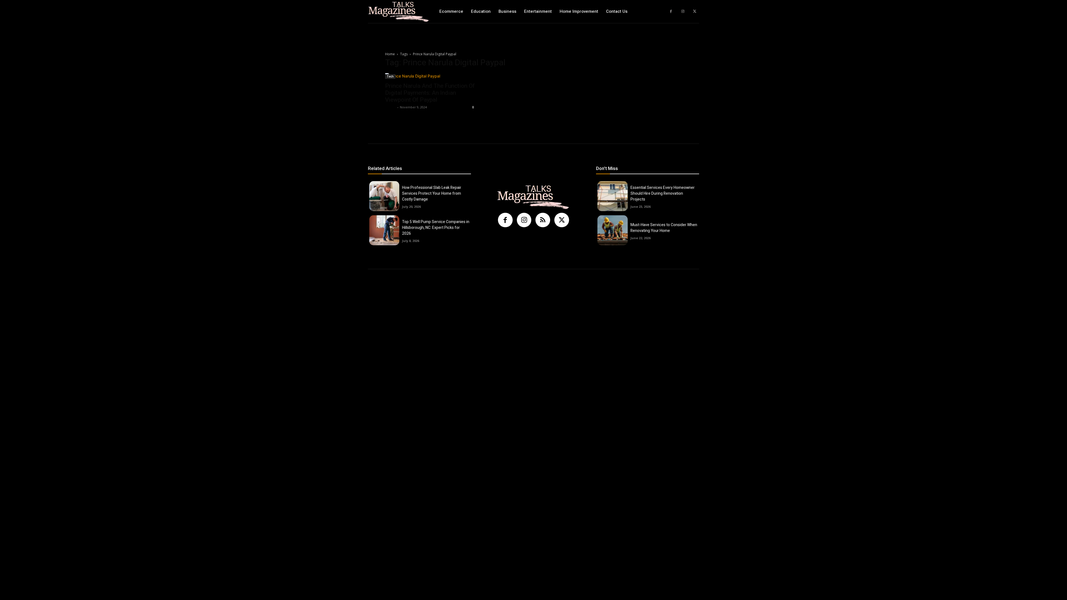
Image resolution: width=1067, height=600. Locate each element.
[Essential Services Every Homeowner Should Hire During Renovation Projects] (612, 196)
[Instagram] (682, 11)
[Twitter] (694, 11)
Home (390, 54)
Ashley (390, 107)
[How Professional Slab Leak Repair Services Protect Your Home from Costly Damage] (384, 196)
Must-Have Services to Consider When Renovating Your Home (663, 228)
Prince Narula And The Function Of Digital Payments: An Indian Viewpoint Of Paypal (430, 92)
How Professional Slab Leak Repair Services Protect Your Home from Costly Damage (431, 193)
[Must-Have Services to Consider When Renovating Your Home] (612, 230)
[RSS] (542, 220)
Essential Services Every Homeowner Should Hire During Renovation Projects (662, 193)
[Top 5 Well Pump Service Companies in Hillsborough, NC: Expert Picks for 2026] (384, 230)
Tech (390, 76)
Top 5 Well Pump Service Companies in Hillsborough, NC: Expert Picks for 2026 (435, 227)
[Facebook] (670, 11)
